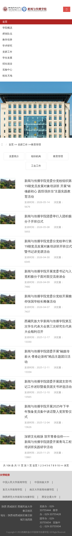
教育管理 (58, 156)
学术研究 (7, 45)
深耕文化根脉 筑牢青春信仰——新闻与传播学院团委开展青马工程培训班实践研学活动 (48, 441)
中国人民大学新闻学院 (15, 482)
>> (61, 465)
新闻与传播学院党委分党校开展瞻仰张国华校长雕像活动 (48, 298)
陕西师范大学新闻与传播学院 (18, 496)
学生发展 (7, 57)
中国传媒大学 (41, 482)
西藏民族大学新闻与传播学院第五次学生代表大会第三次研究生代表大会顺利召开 (48, 326)
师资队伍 (7, 33)
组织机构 (36, 156)
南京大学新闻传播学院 (42, 489)
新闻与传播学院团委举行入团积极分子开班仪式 (48, 218)
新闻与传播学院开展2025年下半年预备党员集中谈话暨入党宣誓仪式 (48, 411)
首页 (4, 22)
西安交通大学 (49, 496)
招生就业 (7, 63)
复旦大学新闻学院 (12, 489)
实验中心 (7, 69)
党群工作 (7, 52)
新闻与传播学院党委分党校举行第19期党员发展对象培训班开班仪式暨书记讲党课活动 (48, 246)
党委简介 (14, 156)
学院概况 (7, 27)
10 (58, 465)
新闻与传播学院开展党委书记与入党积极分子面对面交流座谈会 (48, 274)
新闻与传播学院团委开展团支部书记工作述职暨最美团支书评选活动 (48, 384)
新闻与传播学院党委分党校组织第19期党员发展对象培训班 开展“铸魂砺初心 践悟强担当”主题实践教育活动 (48, 189)
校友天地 (7, 75)
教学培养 (7, 39)
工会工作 (36, 165)
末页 (66, 465)
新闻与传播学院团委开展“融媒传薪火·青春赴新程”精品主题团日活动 (47, 356)
